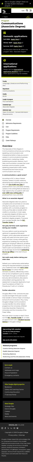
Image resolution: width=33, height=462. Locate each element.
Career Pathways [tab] (11, 140)
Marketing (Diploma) (9, 354)
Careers (7, 411)
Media (7, 414)
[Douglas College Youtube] (14, 429)
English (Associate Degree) (11, 351)
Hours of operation (11, 373)
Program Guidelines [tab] (12, 134)
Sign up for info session (10, 340)
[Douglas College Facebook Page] (5, 429)
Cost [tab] (7, 127)
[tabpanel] (17, 234)
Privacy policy (13, 435)
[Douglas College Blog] (17, 429)
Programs (6, 16)
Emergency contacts (12, 375)
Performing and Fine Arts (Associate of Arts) (16, 356)
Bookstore (8, 387)
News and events (10, 416)
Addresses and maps (12, 370)
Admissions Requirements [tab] (13, 123)
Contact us (8, 368)
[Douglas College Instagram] (2, 429)
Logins (23, 10)
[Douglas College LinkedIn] (11, 429)
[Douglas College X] (8, 429)
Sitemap (22, 435)
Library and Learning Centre (14, 389)
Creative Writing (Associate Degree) (14, 348)
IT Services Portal (10, 394)
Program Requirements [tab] (12, 130)
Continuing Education (12, 392)
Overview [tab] (8, 120)
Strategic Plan (9, 406)
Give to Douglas (10, 409)
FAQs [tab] (7, 137)
